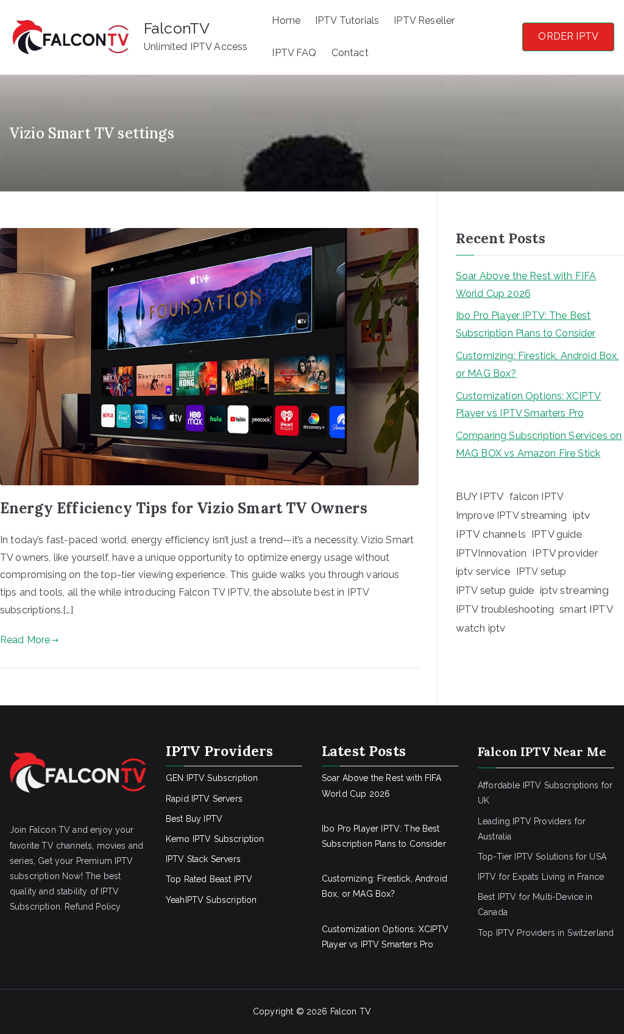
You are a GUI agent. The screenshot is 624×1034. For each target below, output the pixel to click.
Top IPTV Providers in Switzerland (546, 933)
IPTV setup (541, 571)
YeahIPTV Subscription (211, 900)
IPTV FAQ (294, 53)
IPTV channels (491, 534)
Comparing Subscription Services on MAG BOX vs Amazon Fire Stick (539, 444)
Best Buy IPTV (194, 819)
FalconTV (177, 28)
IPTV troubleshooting (505, 609)
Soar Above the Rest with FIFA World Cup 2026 (526, 284)
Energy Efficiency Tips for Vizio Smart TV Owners (183, 508)
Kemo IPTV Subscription (215, 839)
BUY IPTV (480, 496)
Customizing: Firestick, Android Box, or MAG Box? (537, 364)
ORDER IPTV (568, 36)
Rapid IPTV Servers (204, 799)
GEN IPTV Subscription (212, 778)
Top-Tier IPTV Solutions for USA (542, 856)
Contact (350, 53)
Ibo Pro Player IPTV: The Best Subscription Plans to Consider (526, 324)
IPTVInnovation (491, 553)
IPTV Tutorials (347, 20)
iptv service (483, 571)
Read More (25, 640)
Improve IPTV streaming (511, 515)
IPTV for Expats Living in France (541, 877)
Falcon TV (350, 1011)
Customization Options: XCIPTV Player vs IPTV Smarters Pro (528, 404)
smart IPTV (586, 609)
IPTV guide (556, 534)
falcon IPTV (536, 496)
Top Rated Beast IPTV (209, 879)
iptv (581, 515)
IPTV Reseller (424, 20)
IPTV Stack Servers (203, 859)
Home (286, 20)
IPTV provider (565, 553)
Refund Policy (93, 906)
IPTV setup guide (495, 590)
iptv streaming (574, 590)
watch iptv (481, 628)
